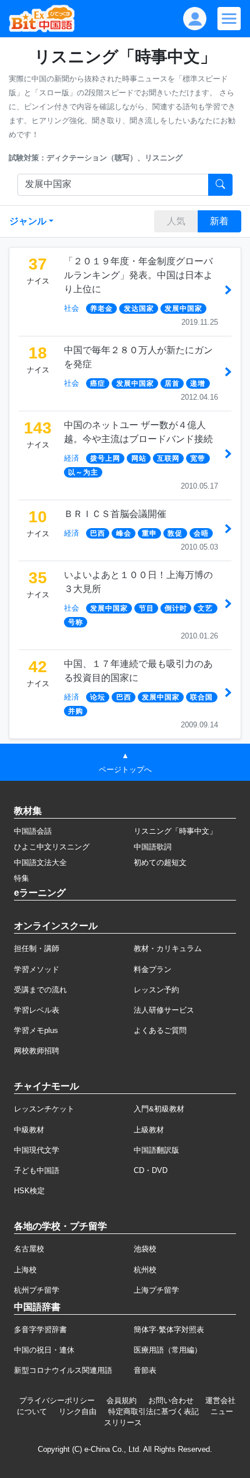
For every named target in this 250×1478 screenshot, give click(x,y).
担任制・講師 (36, 948)
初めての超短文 (160, 862)
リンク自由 (78, 1411)
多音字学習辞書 (40, 1329)
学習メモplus (36, 1030)
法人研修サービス (164, 1010)
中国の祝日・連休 (44, 1350)
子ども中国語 (36, 1170)
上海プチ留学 (156, 1290)
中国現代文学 (36, 1150)
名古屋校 (29, 1248)
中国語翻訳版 (156, 1150)
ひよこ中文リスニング (52, 846)
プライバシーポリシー (57, 1400)
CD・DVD (150, 1170)
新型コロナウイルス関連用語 (63, 1370)
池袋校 (145, 1248)
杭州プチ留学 (36, 1290)
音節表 (145, 1370)
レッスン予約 (156, 989)
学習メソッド (36, 969)
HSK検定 (29, 1190)
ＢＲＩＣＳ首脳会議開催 (115, 514)
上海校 (25, 1269)
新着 (219, 221)
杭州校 (145, 1269)
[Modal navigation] (229, 18)
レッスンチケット (44, 1108)
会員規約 (121, 1400)
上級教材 (149, 1129)
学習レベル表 (36, 1010)
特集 (21, 878)
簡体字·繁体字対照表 (169, 1329)
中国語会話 (33, 831)
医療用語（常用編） (168, 1350)
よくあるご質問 (160, 1030)
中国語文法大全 (40, 862)
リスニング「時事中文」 (175, 831)
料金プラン (153, 969)
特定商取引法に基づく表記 (153, 1411)
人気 (176, 221)
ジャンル (28, 221)
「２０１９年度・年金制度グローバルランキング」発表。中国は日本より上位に (138, 275)
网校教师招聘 (36, 1050)
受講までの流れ (40, 989)
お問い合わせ (171, 1400)
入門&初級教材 (159, 1108)
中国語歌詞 (153, 846)
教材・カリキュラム (168, 948)
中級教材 (29, 1129)
